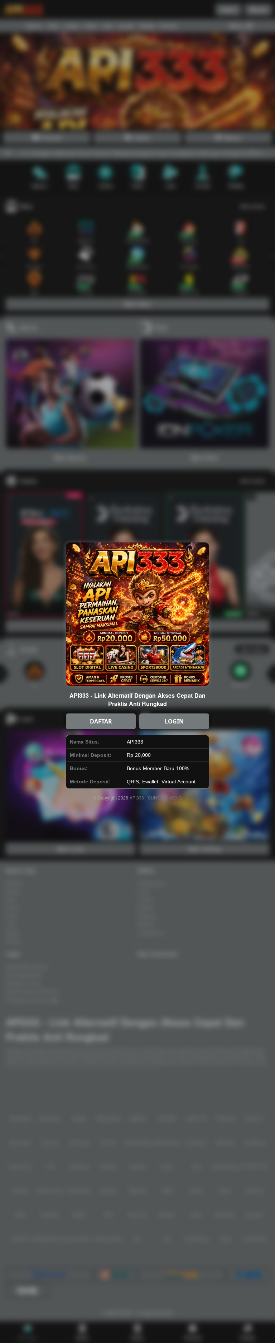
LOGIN (174, 721)
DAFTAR (101, 721)
